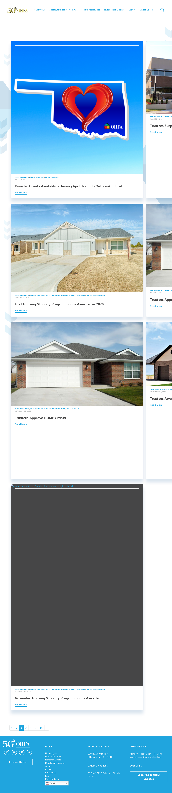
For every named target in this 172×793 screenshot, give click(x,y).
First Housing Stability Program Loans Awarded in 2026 (59, 304)
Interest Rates (17, 762)
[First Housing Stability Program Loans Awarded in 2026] (77, 247)
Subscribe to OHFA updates (148, 776)
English (53, 783)
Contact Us (50, 772)
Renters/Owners (53, 760)
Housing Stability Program (73, 295)
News (32, 177)
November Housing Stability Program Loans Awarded (58, 698)
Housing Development (50, 295)
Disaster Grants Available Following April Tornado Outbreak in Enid (68, 186)
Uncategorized (52, 177)
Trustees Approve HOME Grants (40, 418)
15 (41, 727)
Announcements (22, 177)
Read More (21, 192)
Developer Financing (114, 10)
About (132, 10)
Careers (49, 769)
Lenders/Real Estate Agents (62, 10)
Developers (35, 295)
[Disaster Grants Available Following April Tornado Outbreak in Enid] (77, 107)
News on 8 (39, 177)
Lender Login (146, 10)
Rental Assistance (90, 10)
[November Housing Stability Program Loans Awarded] (77, 584)
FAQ (47, 776)
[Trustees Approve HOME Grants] (77, 363)
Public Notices (52, 779)
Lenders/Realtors (53, 756)
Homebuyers (39, 10)
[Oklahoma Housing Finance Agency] (18, 10)
